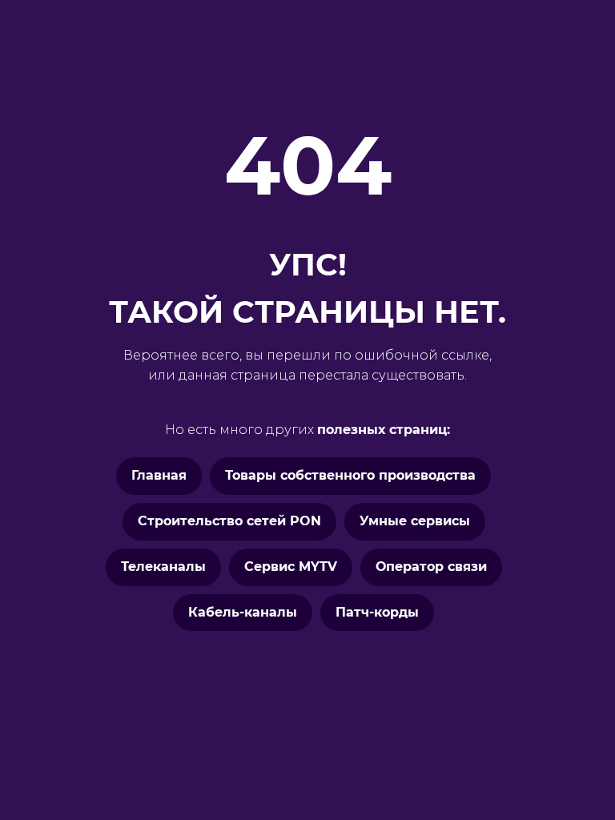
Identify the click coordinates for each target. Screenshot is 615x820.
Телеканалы (163, 566)
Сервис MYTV (290, 566)
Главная (159, 475)
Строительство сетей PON (229, 521)
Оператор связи (431, 566)
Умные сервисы (415, 521)
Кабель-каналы (242, 612)
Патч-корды (377, 612)
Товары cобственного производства (350, 475)
